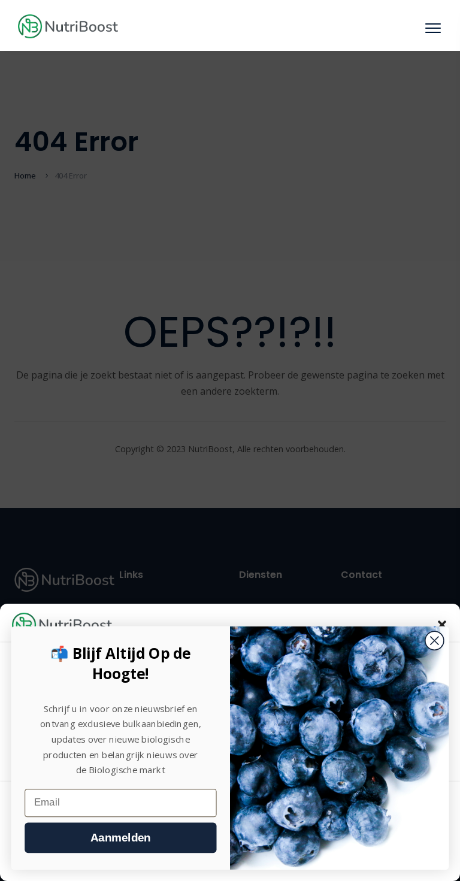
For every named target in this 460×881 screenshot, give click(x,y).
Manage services (44, 768)
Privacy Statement (233, 864)
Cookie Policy (176, 864)
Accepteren (230, 803)
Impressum (287, 864)
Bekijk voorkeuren (230, 836)
